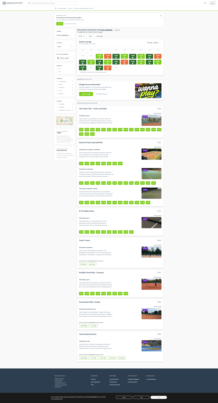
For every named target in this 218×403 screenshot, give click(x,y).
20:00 (86, 134)
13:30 (98, 129)
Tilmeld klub (113, 382)
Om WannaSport (151, 379)
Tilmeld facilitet (114, 379)
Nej (141, 397)
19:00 (159, 129)
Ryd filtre (117, 30)
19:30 (81, 134)
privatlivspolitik (92, 397)
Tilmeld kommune (114, 384)
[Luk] (161, 15)
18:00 (148, 129)
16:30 (131, 129)
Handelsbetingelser (133, 379)
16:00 (125, 129)
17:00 (136, 129)
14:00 (103, 129)
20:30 (92, 134)
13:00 (92, 129)
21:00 (114, 163)
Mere (124, 397)
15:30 (120, 129)
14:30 (109, 129)
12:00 (81, 129)
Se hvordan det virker (71, 23)
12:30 (86, 129)
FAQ (92, 384)
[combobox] (205, 3)
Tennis (70, 8)
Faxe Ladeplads (62, 8)
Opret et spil (86, 94)
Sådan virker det (102, 94)
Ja (158, 397)
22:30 (120, 163)
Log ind (60, 23)
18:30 (153, 129)
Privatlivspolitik (132, 382)
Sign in (213, 3)
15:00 (114, 129)
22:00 (153, 183)
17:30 (142, 129)
